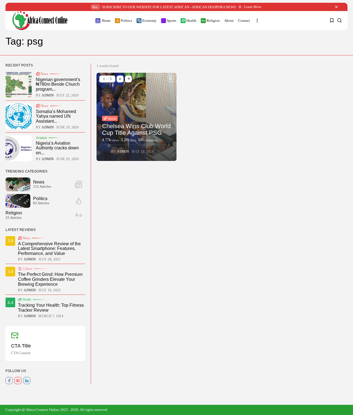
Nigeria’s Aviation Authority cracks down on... (57, 148)
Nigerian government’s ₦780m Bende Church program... (58, 84)
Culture (27, 269)
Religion (213, 20)
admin (123, 151)
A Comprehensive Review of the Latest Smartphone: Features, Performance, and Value (49, 248)
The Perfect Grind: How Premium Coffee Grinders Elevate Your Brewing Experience (50, 279)
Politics (126, 20)
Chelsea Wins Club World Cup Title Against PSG (136, 129)
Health (191, 20)
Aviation (41, 137)
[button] (120, 79)
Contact (244, 20)
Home (106, 20)
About (229, 20)
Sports (171, 20)
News (44, 74)
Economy (149, 20)
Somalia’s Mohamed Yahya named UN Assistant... (56, 116)
